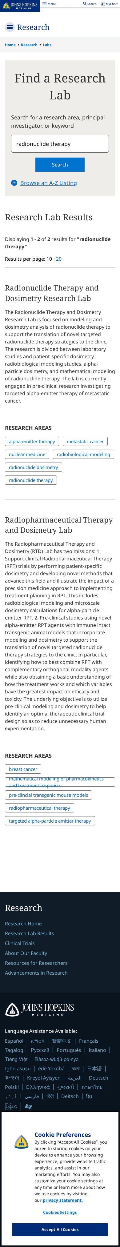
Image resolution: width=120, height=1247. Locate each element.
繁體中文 (62, 1040)
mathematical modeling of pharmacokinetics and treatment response (56, 782)
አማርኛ (38, 1040)
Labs (47, 44)
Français (88, 1040)
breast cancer (23, 769)
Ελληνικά (38, 1086)
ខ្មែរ (89, 1096)
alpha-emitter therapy (32, 441)
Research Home (23, 923)
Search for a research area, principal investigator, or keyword (58, 121)
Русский (40, 1049)
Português (69, 1050)
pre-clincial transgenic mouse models (48, 795)
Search (60, 164)
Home (10, 44)
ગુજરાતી (65, 1087)
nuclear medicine (27, 454)
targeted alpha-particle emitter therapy (50, 821)
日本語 (94, 1068)
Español (14, 1040)
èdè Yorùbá (51, 1068)
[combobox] (60, 144)
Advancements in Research (36, 972)
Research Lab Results (29, 933)
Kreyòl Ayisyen (44, 1077)
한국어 (12, 1077)
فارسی (32, 1096)
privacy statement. (63, 1200)
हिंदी (50, 1096)
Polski (12, 1087)
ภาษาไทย (92, 1087)
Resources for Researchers (36, 963)
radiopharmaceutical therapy (39, 808)
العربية (75, 1077)
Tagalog (14, 1050)
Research (33, 27)
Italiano (97, 1050)
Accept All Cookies (60, 1229)
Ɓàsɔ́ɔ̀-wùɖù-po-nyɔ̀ (56, 1059)
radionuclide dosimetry (33, 467)
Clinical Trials (20, 943)
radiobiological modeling (83, 454)
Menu (49, 4)
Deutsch (98, 1077)
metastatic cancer (85, 441)
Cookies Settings (60, 1212)
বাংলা (76, 1068)
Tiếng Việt (16, 1059)
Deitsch (70, 1096)
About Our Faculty (26, 953)
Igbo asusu (18, 1068)
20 (59, 258)
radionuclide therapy (31, 480)
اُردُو (11, 1096)
